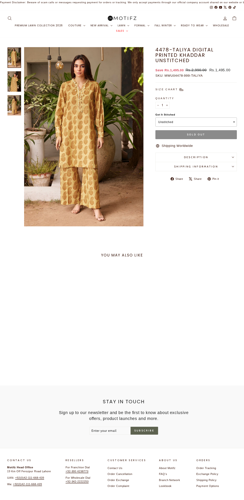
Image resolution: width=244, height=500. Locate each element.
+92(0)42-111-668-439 (29, 477)
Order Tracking (206, 468)
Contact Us (115, 468)
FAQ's (163, 473)
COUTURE (75, 25)
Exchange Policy (207, 473)
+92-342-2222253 (77, 481)
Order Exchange (118, 480)
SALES (120, 31)
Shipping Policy (206, 480)
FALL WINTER (164, 25)
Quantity (164, 98)
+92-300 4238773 (77, 471)
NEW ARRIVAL (100, 25)
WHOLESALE (221, 25)
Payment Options (207, 485)
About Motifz (167, 468)
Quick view (34, 344)
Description (196, 157)
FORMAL (141, 25)
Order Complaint (118, 485)
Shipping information (196, 166)
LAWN (122, 25)
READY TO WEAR (193, 25)
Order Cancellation (120, 473)
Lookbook (165, 485)
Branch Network (169, 480)
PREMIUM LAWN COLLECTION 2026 (39, 25)
